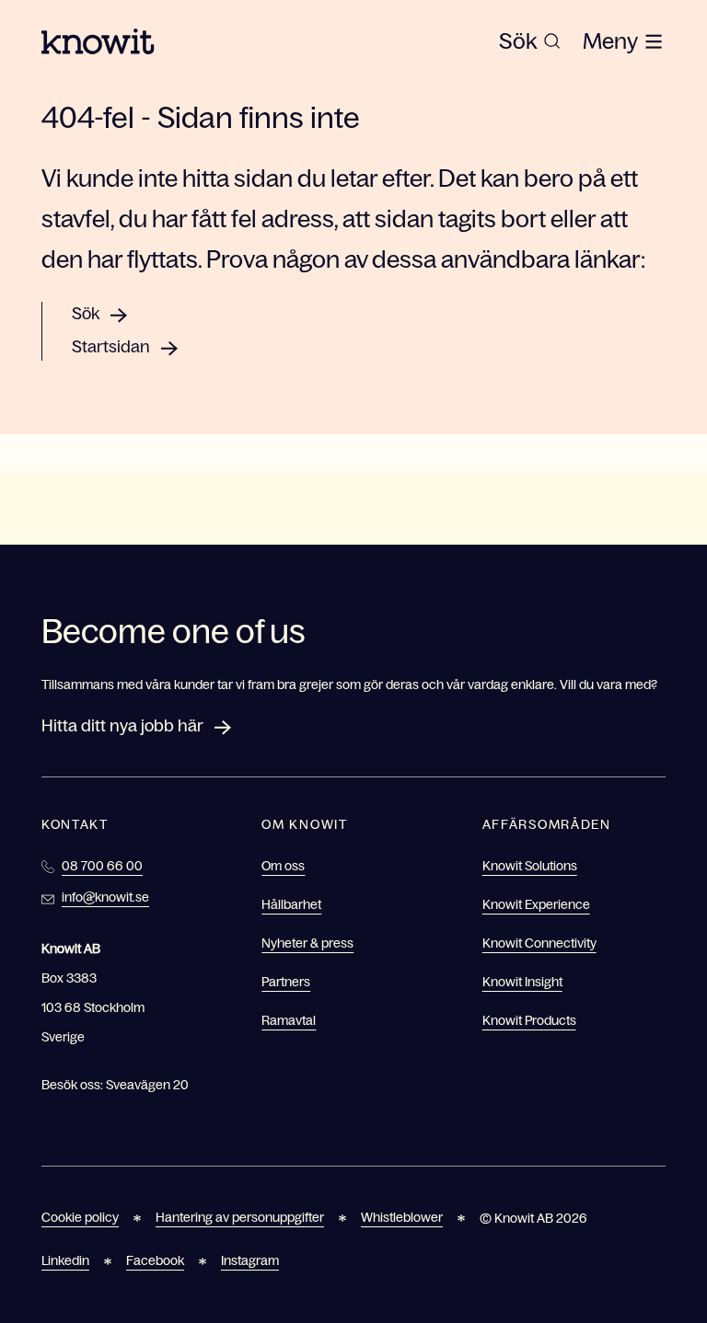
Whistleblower (402, 1217)
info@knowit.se (105, 897)
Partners (285, 981)
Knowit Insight (522, 981)
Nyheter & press (307, 943)
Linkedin (65, 1260)
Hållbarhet (291, 904)
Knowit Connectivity (539, 943)
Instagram (250, 1260)
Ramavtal (288, 1020)
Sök (85, 314)
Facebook (155, 1260)
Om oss (283, 865)
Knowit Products (529, 1020)
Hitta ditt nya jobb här (122, 726)
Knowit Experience (536, 904)
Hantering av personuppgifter (240, 1217)
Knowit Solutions (529, 865)
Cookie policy (80, 1217)
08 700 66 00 (102, 865)
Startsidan (111, 347)
